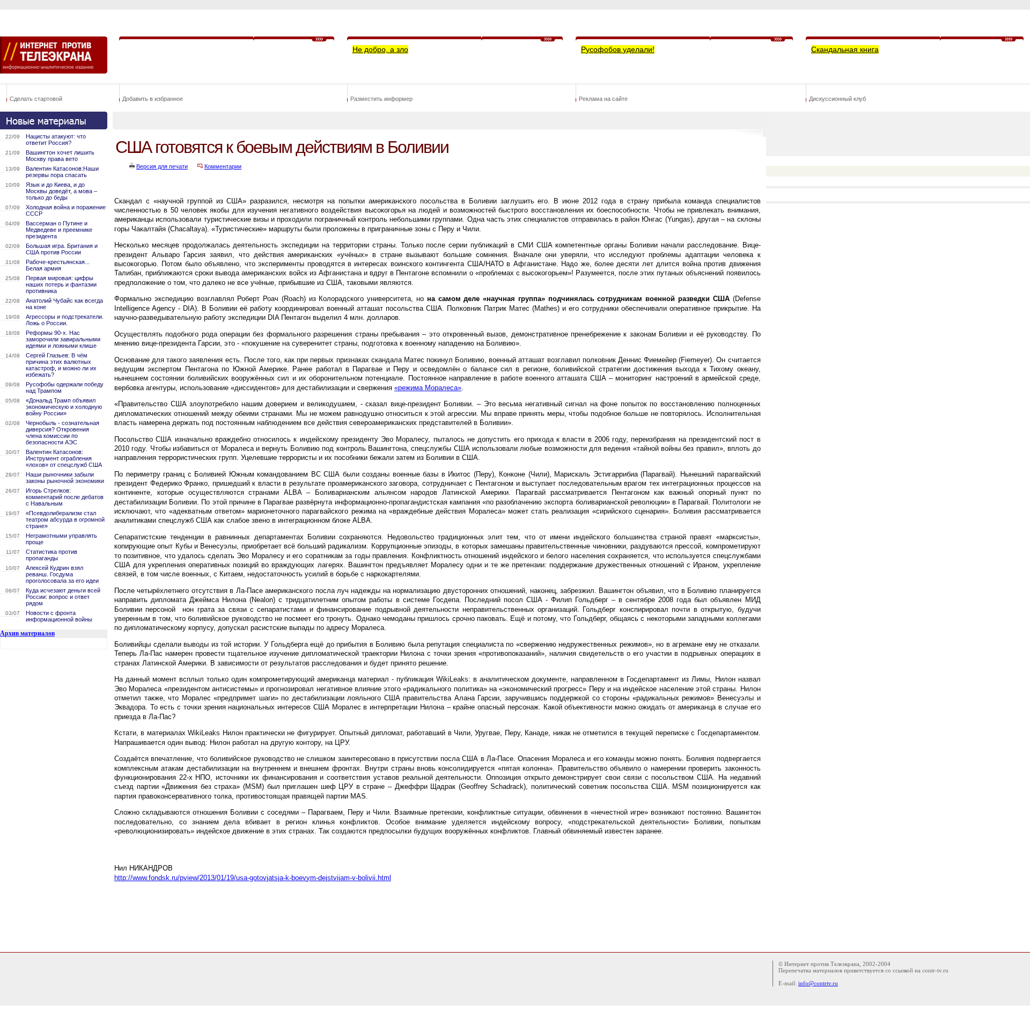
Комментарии (222, 166)
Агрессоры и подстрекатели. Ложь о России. (65, 319)
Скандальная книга (845, 49)
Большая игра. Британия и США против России (62, 249)
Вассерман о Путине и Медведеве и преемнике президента (59, 229)
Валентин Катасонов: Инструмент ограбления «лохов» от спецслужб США (64, 458)
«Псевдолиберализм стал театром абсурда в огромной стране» (65, 519)
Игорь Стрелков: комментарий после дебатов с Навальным (65, 497)
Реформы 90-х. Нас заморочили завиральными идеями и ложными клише (63, 339)
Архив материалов (27, 633)
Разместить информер (381, 99)
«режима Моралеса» (427, 388)
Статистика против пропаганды (51, 554)
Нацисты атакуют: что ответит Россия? (56, 139)
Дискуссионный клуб (837, 99)
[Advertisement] (308, 915)
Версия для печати (162, 166)
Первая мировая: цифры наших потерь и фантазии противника (61, 284)
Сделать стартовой (36, 99)
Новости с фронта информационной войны (59, 616)
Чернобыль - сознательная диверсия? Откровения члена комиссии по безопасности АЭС (62, 432)
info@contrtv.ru (818, 983)
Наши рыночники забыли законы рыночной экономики (65, 477)
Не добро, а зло (380, 49)
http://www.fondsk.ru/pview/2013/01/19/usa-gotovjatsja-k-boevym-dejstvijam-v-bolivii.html (252, 878)
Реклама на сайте (603, 99)
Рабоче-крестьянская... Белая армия (58, 265)
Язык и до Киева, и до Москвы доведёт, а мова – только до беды (61, 191)
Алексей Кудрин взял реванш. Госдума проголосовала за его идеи (62, 574)
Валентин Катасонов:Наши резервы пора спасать (62, 171)
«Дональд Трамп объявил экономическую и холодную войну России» (64, 406)
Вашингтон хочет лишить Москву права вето (60, 155)
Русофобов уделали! (617, 49)
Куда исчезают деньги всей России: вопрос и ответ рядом (63, 596)
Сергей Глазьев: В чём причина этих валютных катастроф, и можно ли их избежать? (61, 365)
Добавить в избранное (152, 99)
